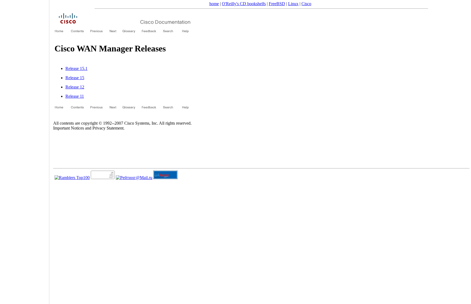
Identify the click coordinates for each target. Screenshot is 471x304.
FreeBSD (277, 3)
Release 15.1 (76, 68)
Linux (293, 3)
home (214, 3)
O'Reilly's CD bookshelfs (244, 3)
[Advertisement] (24, 150)
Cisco (306, 3)
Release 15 (74, 77)
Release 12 (74, 87)
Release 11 (74, 96)
